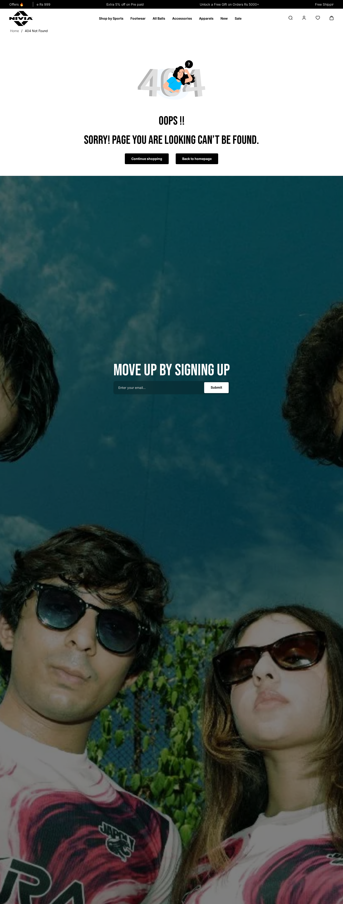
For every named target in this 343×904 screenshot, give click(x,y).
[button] (111, 18)
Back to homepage (197, 159)
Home (14, 31)
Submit (216, 388)
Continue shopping (146, 159)
